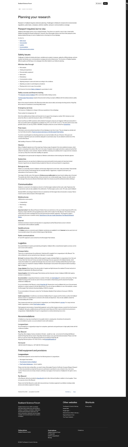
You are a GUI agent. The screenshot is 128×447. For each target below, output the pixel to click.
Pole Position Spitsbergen (26, 364)
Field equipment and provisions (27, 49)
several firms (67, 124)
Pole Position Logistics (39, 304)
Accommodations (24, 47)
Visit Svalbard (55, 278)
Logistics (22, 45)
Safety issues (23, 40)
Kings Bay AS (43, 284)
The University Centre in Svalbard (28, 362)
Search (99, 3)
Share (74, 391)
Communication (23, 42)
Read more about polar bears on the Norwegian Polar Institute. (48, 132)
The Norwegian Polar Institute (25, 98)
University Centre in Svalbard (27, 95)
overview (62, 302)
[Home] (25, 3)
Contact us (81, 430)
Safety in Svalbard (35, 89)
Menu (105, 3)
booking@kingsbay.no (50, 339)
